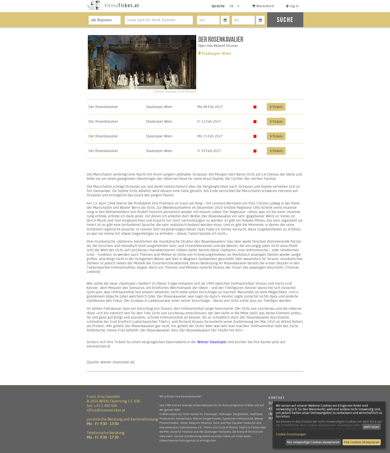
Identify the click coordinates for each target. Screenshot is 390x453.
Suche (285, 19)
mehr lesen (371, 427)
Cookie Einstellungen (291, 434)
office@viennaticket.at (106, 410)
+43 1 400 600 (105, 405)
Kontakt (277, 397)
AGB (272, 408)
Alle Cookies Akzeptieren (361, 442)
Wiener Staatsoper (212, 342)
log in (294, 6)
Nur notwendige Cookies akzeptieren (313, 442)
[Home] (113, 10)
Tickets (277, 107)
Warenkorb (264, 6)
